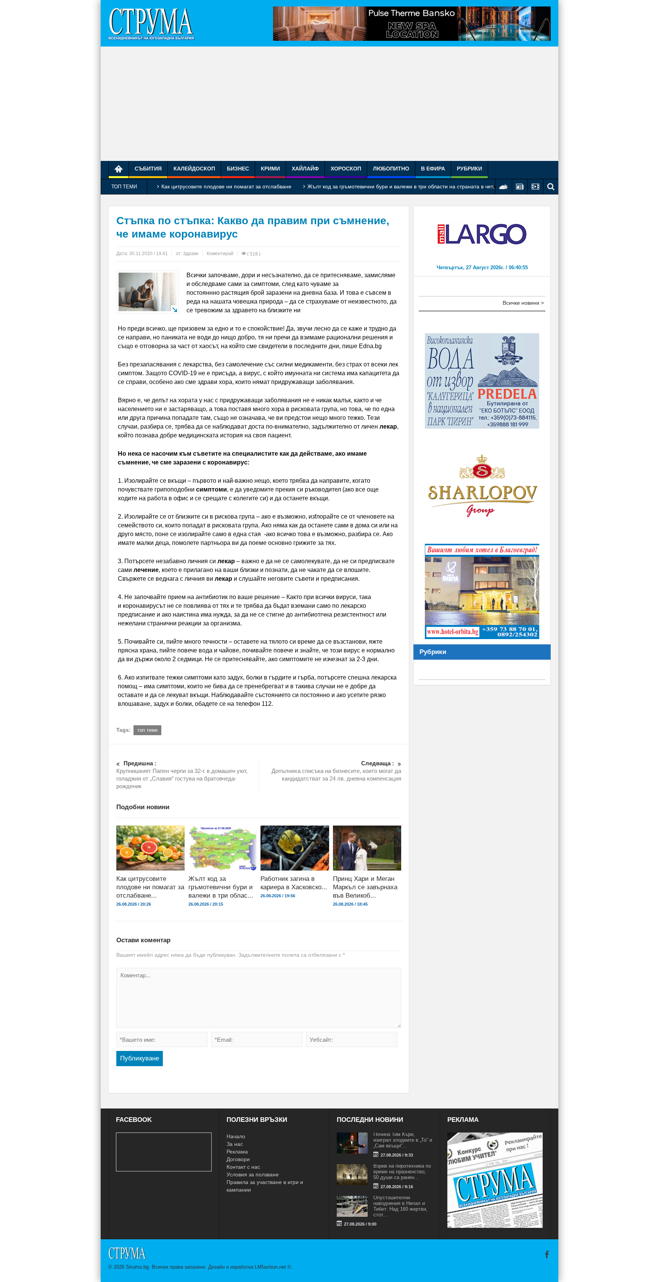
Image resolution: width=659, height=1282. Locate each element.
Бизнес (238, 168)
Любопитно (391, 168)
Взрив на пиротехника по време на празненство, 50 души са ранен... (402, 1171)
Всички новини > (523, 303)
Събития (148, 168)
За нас (235, 1144)
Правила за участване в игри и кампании (265, 1186)
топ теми (147, 730)
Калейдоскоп (194, 168)
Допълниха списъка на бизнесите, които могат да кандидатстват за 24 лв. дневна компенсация (336, 771)
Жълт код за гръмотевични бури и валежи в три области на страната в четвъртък (408, 186)
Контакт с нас (243, 1167)
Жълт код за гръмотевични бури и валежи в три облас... (220, 887)
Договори (238, 1159)
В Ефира (433, 168)
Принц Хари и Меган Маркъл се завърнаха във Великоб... (365, 887)
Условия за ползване (253, 1174)
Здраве (191, 253)
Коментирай (220, 253)
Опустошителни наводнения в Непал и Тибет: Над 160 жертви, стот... (400, 1206)
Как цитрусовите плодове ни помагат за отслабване (226, 186)
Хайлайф (305, 168)
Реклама (237, 1152)
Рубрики (469, 168)
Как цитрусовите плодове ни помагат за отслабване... (150, 887)
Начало (236, 1136)
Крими (270, 168)
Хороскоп (346, 168)
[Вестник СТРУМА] (151, 23)
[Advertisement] (329, 103)
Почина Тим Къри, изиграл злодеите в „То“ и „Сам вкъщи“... (402, 1140)
